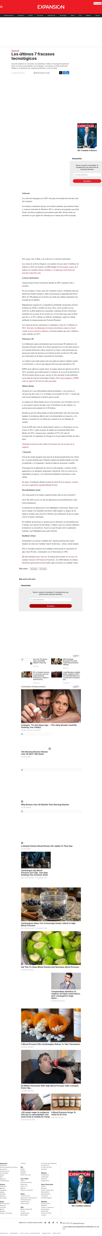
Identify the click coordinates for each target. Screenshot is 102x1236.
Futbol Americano (47, 1190)
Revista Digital (97, 3)
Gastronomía (45, 1203)
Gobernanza (25, 1213)
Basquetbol (45, 1192)
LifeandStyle (4, 1180)
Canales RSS (46, 1233)
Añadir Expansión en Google (43, 72)
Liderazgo (45, 1176)
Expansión (3, 1163)
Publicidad (4, 1233)
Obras (72, 15)
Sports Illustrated (47, 1184)
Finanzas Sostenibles (49, 1163)
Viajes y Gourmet (6, 1213)
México (2, 1188)
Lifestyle (44, 1196)
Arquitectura (25, 1201)
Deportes (24, 1184)
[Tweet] (60, 72)
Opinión (3, 1196)
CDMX (2, 1192)
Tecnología (63, 15)
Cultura (23, 1163)
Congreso (3, 1190)
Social (23, 1211)
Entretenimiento (26, 1182)
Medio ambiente (26, 1209)
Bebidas (44, 1205)
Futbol (43, 1186)
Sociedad (3, 1198)
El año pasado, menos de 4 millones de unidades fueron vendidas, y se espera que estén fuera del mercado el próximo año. (50, 270)
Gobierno (3, 1186)
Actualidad (45, 1175)
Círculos (3, 1207)
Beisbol (44, 1188)
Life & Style (24, 1179)
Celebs (23, 1173)
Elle (22, 1167)
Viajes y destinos (47, 1207)
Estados (3, 1194)
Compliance (14, 1233)
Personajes (45, 1209)
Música (23, 1188)
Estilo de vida (25, 1175)
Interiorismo (25, 1203)
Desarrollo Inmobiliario (29, 1198)
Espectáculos (5, 1203)
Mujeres (88, 15)
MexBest (44, 1202)
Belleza (2, 1211)
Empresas (21, 15)
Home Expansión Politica (9, 1167)
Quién (2, 1202)
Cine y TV (24, 1186)
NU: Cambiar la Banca (87, 150)
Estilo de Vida (46, 1213)
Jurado (43, 1215)
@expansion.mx (53, 1222)
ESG (80, 15)
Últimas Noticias (8, 15)
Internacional (51, 15)
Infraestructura (26, 1199)
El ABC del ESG (46, 1167)
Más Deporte (45, 1194)
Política (30, 15)
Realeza (3, 1205)
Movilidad (24, 1215)
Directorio (57, 1233)
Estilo (23, 1180)
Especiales (45, 1180)
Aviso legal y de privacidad (30, 1233)
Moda (2, 1209)
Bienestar (44, 1211)
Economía (40, 15)
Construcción (25, 1196)
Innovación (45, 1165)
